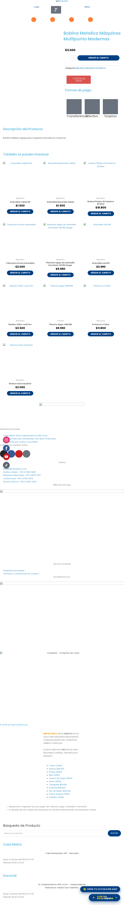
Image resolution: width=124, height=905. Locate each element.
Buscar (114, 833)
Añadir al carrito (98, 57)
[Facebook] (6, 448)
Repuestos (80, 68)
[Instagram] (6, 440)
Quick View (20, 193)
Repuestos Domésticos (95, 68)
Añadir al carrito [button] (20, 211)
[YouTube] (6, 456)
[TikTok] (6, 465)
